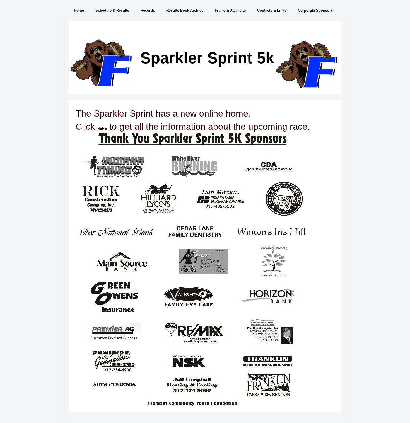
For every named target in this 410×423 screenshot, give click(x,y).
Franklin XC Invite (230, 10)
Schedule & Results (112, 10)
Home (79, 10)
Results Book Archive (184, 10)
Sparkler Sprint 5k (207, 58)
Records (148, 10)
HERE (102, 128)
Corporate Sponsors (315, 10)
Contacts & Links (271, 10)
